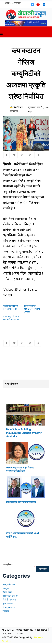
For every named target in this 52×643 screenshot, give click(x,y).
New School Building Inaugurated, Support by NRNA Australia (24, 433)
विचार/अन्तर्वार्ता (9, 607)
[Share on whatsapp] (38, 155)
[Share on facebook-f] (6, 155)
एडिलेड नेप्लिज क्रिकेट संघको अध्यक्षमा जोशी (10, 307)
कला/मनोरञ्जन (9, 584)
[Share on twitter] (14, 155)
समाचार (6, 611)
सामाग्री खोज (8, 564)
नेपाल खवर (7, 592)
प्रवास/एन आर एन (10, 595)
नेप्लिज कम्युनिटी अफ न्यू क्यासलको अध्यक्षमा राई (11, 318)
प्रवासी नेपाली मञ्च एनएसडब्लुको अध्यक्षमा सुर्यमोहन (32, 308)
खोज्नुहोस (43, 569)
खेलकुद (6, 588)
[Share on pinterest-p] (30, 155)
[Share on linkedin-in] (22, 155)
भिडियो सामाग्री (9, 599)
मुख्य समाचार (8, 603)
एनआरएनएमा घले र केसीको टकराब (21, 502)
